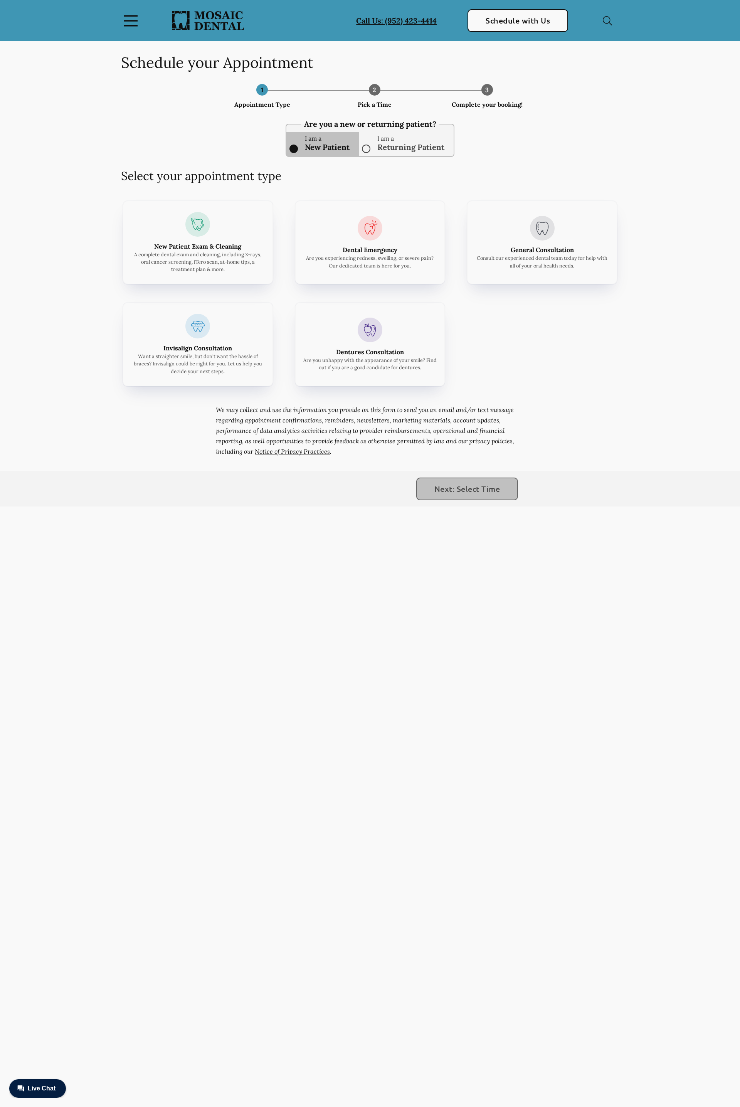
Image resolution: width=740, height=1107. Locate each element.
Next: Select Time (467, 489)
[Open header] (132, 20)
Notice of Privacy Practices (292, 451)
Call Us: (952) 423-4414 (396, 20)
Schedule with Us (518, 20)
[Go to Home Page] (208, 20)
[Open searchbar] (607, 20)
